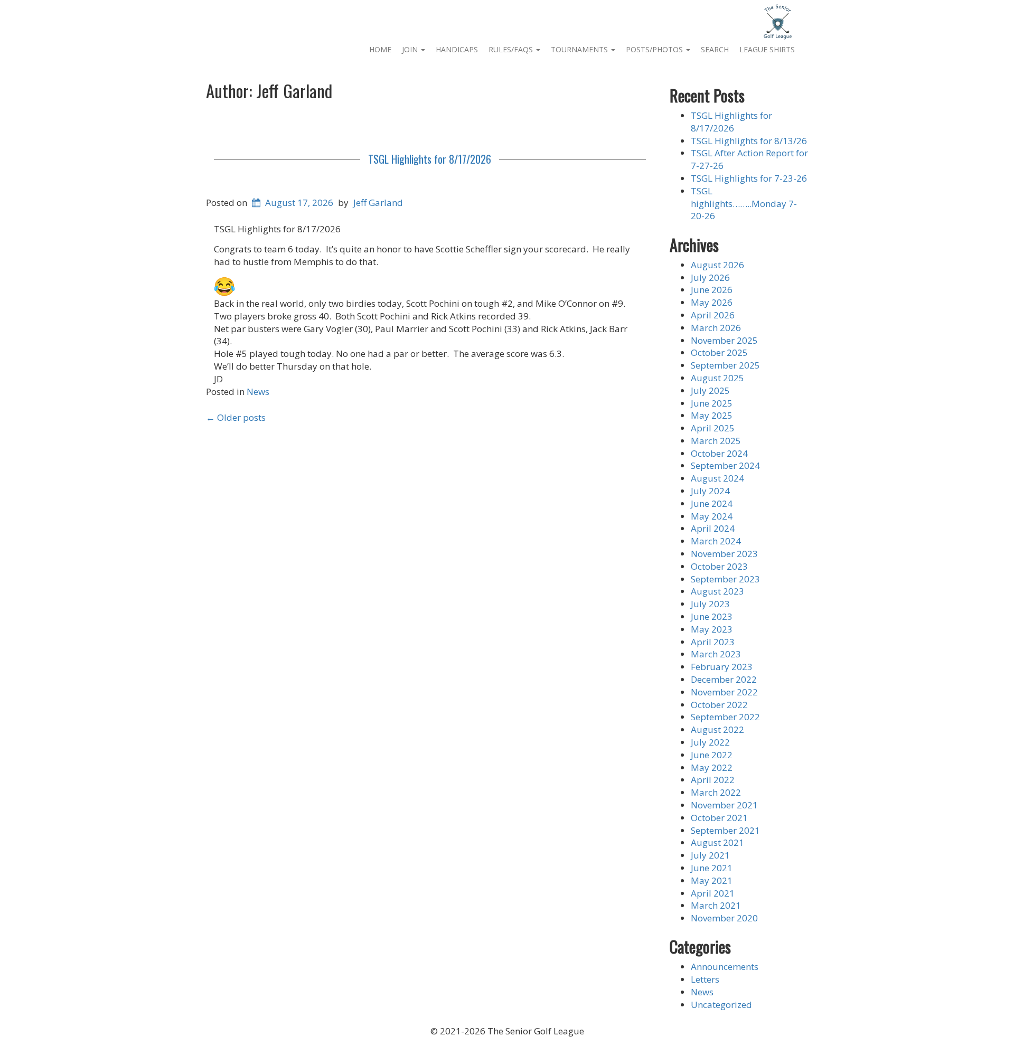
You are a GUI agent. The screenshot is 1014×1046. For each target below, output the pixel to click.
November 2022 (724, 692)
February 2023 (722, 667)
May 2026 (712, 302)
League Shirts (767, 49)
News (258, 391)
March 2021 (716, 905)
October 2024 (719, 453)
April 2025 (713, 428)
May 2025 (712, 415)
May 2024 (712, 516)
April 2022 (713, 780)
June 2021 (712, 868)
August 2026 (717, 265)
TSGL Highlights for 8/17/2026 (429, 159)
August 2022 (717, 729)
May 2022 (712, 767)
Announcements (724, 966)
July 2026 (710, 277)
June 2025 (712, 403)
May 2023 (712, 629)
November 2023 (724, 554)
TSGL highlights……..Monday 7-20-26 (744, 203)
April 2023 (713, 642)
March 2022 (716, 792)
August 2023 (717, 591)
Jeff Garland (378, 202)
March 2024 (716, 541)
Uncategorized (721, 1004)
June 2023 (712, 616)
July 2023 (710, 604)
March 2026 (716, 328)
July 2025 (710, 390)
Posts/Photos (655, 49)
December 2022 (724, 679)
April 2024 (713, 528)
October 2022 (719, 705)
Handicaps (457, 49)
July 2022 (710, 742)
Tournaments (580, 49)
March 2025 (716, 441)
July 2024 (710, 491)
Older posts (236, 417)
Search (715, 49)
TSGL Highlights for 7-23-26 (749, 178)
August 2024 (717, 478)
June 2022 (712, 755)
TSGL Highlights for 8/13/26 (749, 141)
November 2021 (724, 805)
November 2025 (724, 340)
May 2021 (712, 880)
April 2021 (713, 893)
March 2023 (716, 654)
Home (380, 49)
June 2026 (712, 290)
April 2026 (713, 315)
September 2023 (725, 579)
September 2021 (725, 830)
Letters (705, 979)
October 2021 (719, 818)
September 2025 (725, 365)
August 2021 (717, 842)
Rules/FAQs (512, 49)
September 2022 (725, 717)
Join (411, 49)
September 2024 (725, 465)
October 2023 (719, 566)
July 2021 (710, 855)
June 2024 (712, 503)
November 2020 (724, 918)
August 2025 (717, 378)
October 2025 (719, 352)
